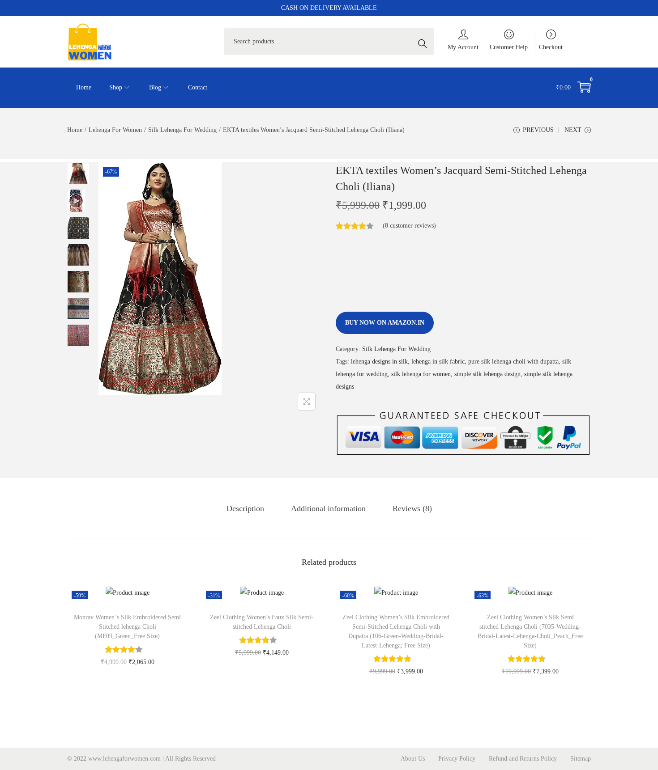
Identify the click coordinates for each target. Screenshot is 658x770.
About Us (413, 758)
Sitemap (580, 758)
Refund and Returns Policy (523, 758)
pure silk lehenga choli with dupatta (513, 361)
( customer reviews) (409, 225)
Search (424, 41)
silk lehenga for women (421, 374)
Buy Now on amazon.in (384, 322)
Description (245, 508)
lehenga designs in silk (379, 361)
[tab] (245, 508)
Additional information (328, 508)
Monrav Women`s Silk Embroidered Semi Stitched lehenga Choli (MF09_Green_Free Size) (127, 626)
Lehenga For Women (115, 130)
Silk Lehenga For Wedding (182, 130)
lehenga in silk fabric (438, 361)
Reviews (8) (412, 508)
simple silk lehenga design (487, 374)
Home (74, 130)
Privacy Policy (456, 758)
